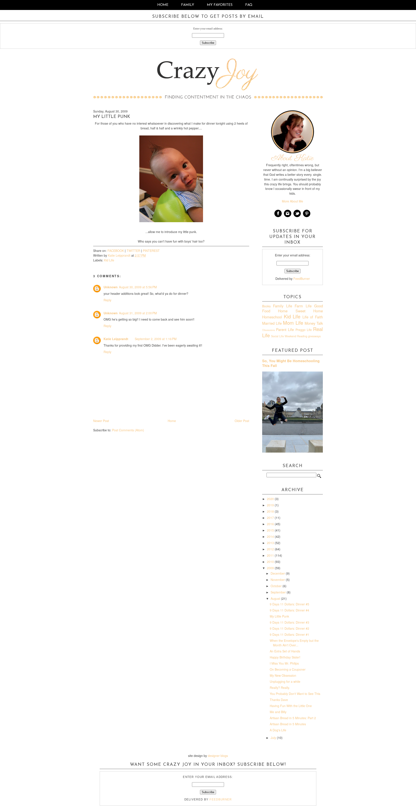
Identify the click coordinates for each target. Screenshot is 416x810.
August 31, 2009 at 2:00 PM (138, 313)
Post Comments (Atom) (128, 430)
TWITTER (133, 250)
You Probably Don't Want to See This (295, 693)
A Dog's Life (278, 730)
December (278, 573)
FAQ (248, 5)
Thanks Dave (279, 700)
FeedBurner (301, 278)
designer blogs (218, 755)
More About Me (292, 201)
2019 (271, 505)
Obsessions (268, 330)
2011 (271, 555)
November (278, 579)
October (277, 586)
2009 (271, 568)
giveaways (314, 336)
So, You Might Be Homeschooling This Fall (291, 363)
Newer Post (101, 421)
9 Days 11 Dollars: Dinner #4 (289, 610)
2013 (271, 543)
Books (266, 306)
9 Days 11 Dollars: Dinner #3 (289, 622)
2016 (271, 524)
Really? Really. (280, 687)
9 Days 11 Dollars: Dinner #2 (289, 628)
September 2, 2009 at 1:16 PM (156, 339)
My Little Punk (279, 616)
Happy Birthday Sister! (285, 657)
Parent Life (285, 329)
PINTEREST (151, 250)
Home (162, 5)
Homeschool (272, 316)
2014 (271, 536)
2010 (271, 561)
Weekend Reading (296, 336)
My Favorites (220, 5)
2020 (271, 499)
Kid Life (109, 260)
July (274, 737)
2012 (271, 549)
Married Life (272, 323)
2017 (271, 517)
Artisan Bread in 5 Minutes (288, 724)
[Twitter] (297, 216)
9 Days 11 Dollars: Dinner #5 (289, 604)
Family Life (282, 305)
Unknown (111, 287)
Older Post (242, 421)
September (279, 592)
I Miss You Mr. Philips (284, 663)
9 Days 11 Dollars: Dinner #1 (289, 634)
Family (187, 5)
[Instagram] (287, 216)
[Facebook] (278, 216)
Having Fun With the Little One (291, 706)
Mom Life (293, 322)
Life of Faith (312, 316)
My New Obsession (283, 675)
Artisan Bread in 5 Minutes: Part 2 (293, 718)
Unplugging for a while (285, 681)
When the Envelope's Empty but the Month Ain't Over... (294, 642)
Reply (107, 300)
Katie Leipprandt (116, 339)
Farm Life (303, 305)
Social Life (277, 336)
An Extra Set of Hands (285, 651)
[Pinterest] (306, 216)
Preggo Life (304, 330)
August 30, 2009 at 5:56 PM (138, 287)
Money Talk (314, 323)
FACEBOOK (115, 250)
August (276, 598)
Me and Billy (278, 712)
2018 (271, 511)
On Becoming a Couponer (288, 669)
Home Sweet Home (300, 310)
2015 (271, 530)
